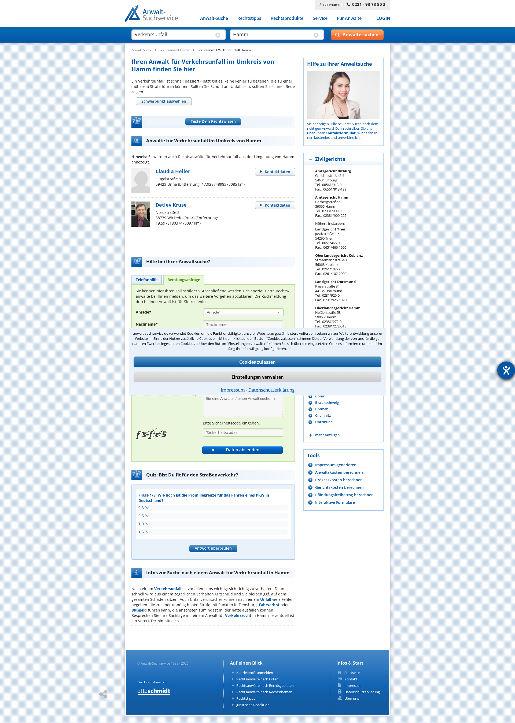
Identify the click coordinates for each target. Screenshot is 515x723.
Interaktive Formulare (335, 502)
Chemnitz (323, 415)
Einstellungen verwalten (257, 377)
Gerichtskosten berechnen (339, 487)
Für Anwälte (349, 18)
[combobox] (243, 312)
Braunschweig (327, 402)
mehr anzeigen (327, 435)
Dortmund (324, 422)
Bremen (321, 409)
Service (320, 18)
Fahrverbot (269, 604)
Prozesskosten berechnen (339, 479)
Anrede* (143, 312)
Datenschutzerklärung (271, 390)
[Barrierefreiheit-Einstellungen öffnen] (506, 370)
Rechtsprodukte (287, 18)
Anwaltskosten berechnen (339, 472)
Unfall (265, 599)
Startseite (352, 672)
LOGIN (383, 18)
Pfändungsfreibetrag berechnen (344, 494)
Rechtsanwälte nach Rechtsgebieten (265, 685)
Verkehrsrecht (238, 615)
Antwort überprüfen (213, 548)
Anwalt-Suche (214, 18)
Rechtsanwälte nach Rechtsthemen (264, 692)
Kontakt (350, 679)
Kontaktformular (340, 133)
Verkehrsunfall (167, 588)
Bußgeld (139, 610)
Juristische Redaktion (253, 705)
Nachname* (147, 324)
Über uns (351, 698)
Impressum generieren (335, 464)
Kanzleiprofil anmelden (254, 672)
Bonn (319, 396)
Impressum (233, 390)
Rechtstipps (249, 18)
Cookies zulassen (257, 362)
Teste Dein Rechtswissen (213, 121)
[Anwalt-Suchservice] (154, 14)
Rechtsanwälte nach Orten (257, 679)
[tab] (164, 101)
